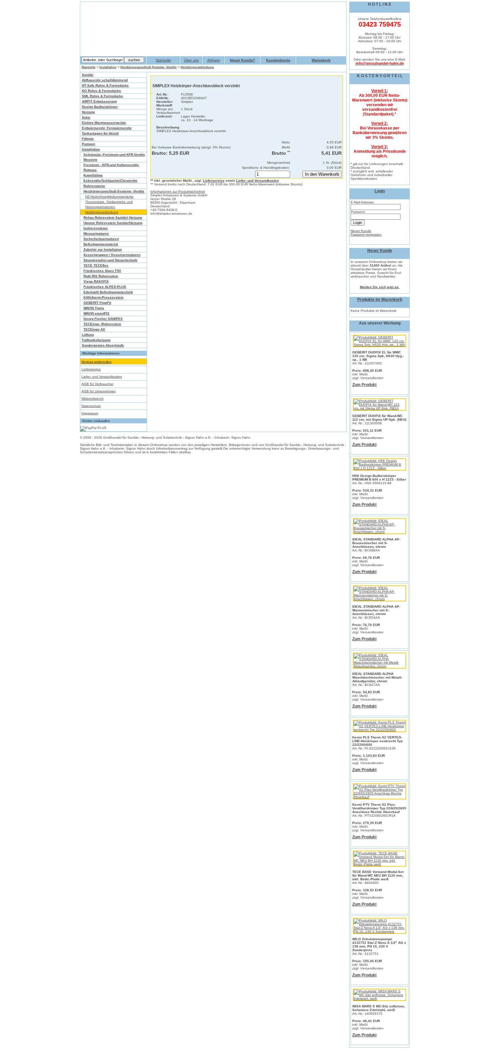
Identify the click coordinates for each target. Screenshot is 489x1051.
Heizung (88, 112)
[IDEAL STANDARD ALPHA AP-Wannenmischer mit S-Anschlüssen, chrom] (379, 599)
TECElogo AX (94, 329)
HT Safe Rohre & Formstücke (105, 85)
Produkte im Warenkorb (379, 299)
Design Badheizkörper (100, 106)
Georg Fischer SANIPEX (103, 318)
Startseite (163, 60)
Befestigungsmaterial (100, 244)
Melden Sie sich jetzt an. (380, 287)
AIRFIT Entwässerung (99, 101)
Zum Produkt (364, 384)
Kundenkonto (278, 60)
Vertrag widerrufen (96, 362)
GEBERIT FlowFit (97, 303)
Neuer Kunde (361, 231)
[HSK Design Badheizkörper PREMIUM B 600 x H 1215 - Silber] (379, 468)
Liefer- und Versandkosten (102, 376)
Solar (86, 117)
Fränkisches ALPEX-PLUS (104, 287)
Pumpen (88, 144)
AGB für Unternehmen (99, 391)
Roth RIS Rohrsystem (100, 276)
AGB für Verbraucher (97, 384)
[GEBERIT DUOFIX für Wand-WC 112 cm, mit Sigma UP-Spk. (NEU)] (379, 408)
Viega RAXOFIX (96, 281)
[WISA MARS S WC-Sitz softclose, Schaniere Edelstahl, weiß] (379, 998)
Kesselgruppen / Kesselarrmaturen (111, 255)
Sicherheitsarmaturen (101, 239)
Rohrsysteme (94, 186)
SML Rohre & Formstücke (102, 96)
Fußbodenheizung (96, 340)
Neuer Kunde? (242, 60)
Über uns (191, 60)
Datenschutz (91, 406)
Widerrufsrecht (92, 398)
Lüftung (88, 334)
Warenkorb (321, 60)
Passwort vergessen (366, 234)
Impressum (90, 413)
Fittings (88, 138)
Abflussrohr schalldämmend (105, 80)
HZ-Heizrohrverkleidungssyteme (109, 196)
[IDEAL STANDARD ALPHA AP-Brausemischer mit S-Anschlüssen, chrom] (379, 531)
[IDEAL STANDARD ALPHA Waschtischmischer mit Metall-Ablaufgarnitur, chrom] (379, 666)
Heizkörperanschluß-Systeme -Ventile (148, 67)
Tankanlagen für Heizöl (100, 133)
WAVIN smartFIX (96, 313)
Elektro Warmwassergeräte (104, 122)
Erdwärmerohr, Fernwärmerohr (107, 128)
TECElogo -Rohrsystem (102, 324)
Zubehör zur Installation (102, 249)
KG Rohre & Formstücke (101, 91)
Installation (107, 67)
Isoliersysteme (95, 228)
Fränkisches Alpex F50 (102, 271)
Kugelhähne (93, 175)
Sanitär (87, 75)
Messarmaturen (96, 233)
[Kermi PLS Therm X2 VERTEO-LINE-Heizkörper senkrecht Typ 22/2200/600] (379, 730)
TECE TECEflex (95, 265)
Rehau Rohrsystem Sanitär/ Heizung (112, 217)
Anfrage (213, 60)
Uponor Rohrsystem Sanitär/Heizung (112, 223)
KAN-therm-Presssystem (103, 297)
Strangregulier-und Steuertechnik (110, 260)
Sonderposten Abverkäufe (103, 345)
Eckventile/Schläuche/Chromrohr (110, 180)
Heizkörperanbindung (197, 67)
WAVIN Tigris (93, 308)
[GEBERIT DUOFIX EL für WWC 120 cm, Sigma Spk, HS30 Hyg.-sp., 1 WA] (379, 344)
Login (380, 191)
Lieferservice (91, 369)
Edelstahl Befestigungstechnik (108, 292)
